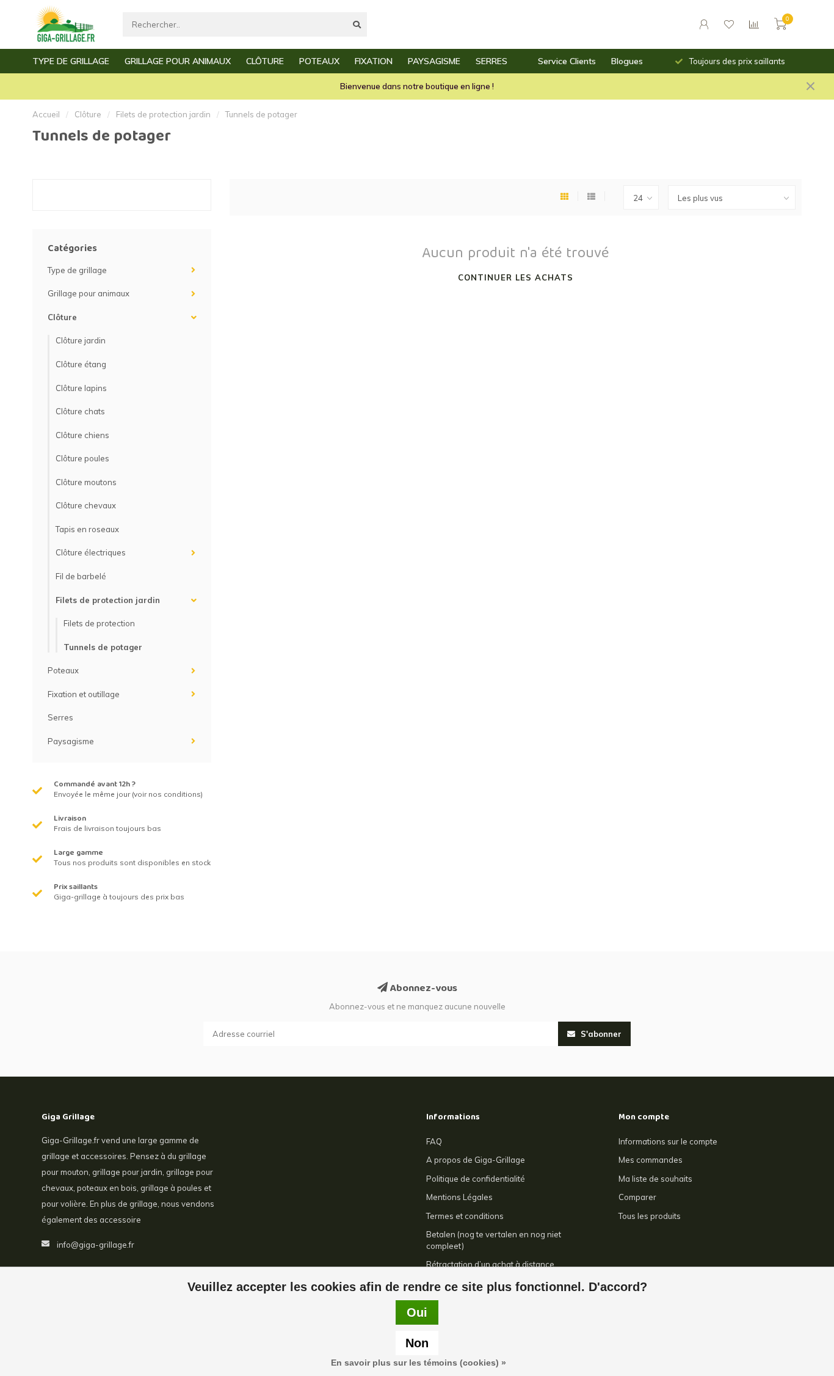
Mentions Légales (459, 1197)
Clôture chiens (82, 435)
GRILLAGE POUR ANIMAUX (178, 61)
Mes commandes (650, 1160)
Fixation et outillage (84, 694)
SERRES (491, 61)
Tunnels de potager (102, 647)
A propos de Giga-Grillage (475, 1160)
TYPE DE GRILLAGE (70, 61)
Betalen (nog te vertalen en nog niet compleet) (493, 1240)
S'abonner (600, 1034)
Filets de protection (99, 623)
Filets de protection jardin (108, 600)
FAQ (434, 1141)
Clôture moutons (86, 482)
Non (417, 1343)
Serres (60, 717)
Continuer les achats (515, 277)
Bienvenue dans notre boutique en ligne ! (417, 86)
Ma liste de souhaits (655, 1179)
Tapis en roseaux (87, 529)
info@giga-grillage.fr (95, 1245)
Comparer (637, 1197)
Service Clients (567, 61)
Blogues (627, 61)
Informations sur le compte (667, 1141)
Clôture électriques (91, 552)
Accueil (46, 114)
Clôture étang (81, 364)
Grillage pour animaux (88, 293)
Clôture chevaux (86, 505)
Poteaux (63, 670)
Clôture (62, 317)
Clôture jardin (81, 340)
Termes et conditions (465, 1216)
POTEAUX (319, 61)
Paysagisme (71, 741)
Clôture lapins (81, 388)
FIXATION (374, 61)
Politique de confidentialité (475, 1179)
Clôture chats (80, 411)
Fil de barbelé (81, 576)
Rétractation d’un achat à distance (490, 1264)
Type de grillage (77, 270)
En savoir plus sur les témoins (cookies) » (418, 1362)
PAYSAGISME (434, 61)
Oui (417, 1312)
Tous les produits (649, 1216)
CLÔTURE (265, 61)
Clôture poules (82, 458)
